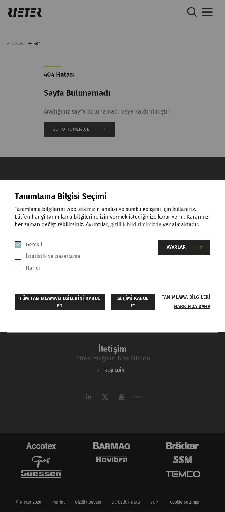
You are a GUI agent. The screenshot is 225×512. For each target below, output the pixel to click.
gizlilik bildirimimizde (135, 224)
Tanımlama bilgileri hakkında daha (186, 301)
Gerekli (34, 244)
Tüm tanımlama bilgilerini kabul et (59, 301)
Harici (33, 268)
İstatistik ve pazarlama (53, 256)
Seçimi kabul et (133, 301)
